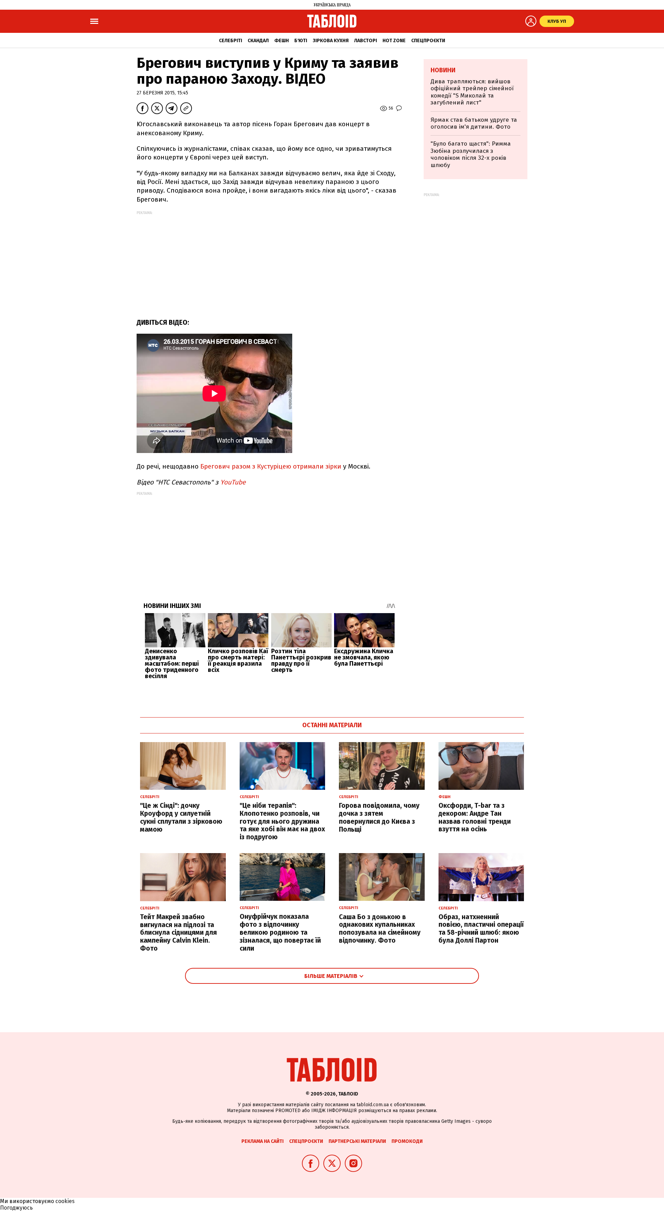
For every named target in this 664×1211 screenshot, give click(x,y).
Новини (443, 70)
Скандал (258, 41)
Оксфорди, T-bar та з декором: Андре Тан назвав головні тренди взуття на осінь (475, 817)
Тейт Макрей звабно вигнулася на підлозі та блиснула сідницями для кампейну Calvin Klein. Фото (178, 932)
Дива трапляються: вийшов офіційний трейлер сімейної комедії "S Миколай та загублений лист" (472, 92)
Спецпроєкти (428, 41)
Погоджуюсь (16, 1207)
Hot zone (394, 41)
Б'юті (300, 41)
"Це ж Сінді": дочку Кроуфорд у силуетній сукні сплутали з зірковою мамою (181, 817)
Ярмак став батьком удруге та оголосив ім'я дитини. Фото (474, 123)
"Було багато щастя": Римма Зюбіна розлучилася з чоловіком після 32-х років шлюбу (471, 154)
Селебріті (230, 41)
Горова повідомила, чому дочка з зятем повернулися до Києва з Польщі (379, 817)
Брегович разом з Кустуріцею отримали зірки (270, 466)
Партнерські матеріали (357, 1141)
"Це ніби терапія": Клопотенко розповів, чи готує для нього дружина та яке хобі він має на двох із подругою (282, 821)
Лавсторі (365, 41)
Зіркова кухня (331, 41)
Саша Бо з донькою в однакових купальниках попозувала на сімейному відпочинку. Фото (380, 928)
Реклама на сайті (262, 1141)
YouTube (233, 482)
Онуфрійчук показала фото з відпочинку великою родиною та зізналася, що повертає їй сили (280, 932)
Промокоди (407, 1141)
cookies (65, 1201)
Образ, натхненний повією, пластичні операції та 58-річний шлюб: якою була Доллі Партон (481, 928)
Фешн (281, 41)
